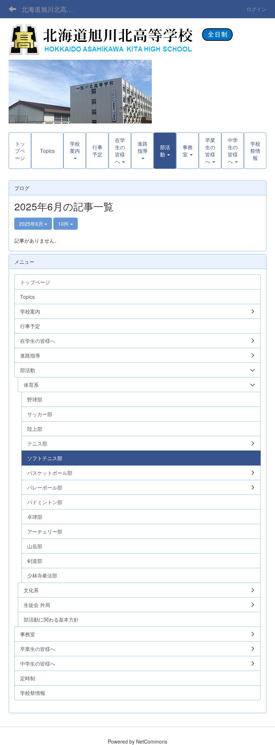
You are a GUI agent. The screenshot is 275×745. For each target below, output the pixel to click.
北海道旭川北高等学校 (51, 9)
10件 (64, 223)
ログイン (256, 9)
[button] (165, 150)
